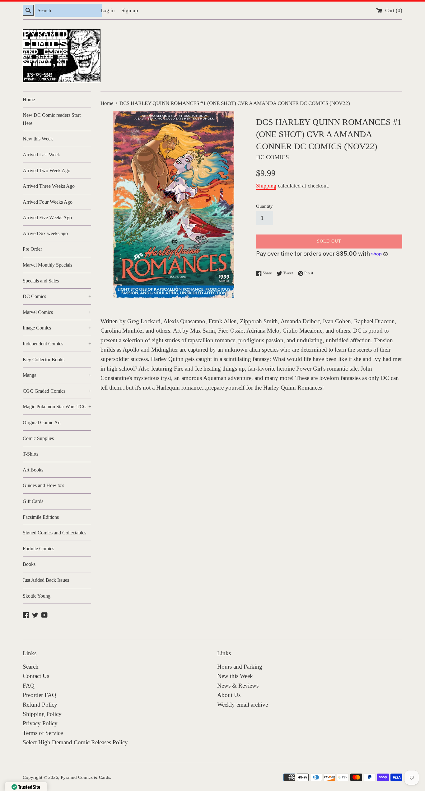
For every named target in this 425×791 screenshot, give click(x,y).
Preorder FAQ (39, 695)
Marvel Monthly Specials (47, 265)
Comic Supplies (38, 438)
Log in (107, 10)
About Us (229, 695)
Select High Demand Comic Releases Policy (75, 742)
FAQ (29, 685)
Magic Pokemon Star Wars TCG (57, 406)
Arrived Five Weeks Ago (47, 217)
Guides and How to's (43, 485)
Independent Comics (57, 343)
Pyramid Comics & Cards (85, 777)
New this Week (38, 138)
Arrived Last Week (41, 154)
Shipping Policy (42, 714)
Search (31, 666)
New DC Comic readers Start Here (52, 119)
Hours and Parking (239, 666)
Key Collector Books (43, 359)
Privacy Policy (40, 723)
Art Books (33, 469)
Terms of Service (43, 733)
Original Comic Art (42, 422)
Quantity (264, 206)
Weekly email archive (242, 704)
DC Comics (57, 296)
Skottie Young (36, 596)
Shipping (266, 185)
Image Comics (57, 327)
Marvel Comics (57, 312)
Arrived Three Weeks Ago (49, 186)
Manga (57, 375)
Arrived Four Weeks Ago (47, 202)
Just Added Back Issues (46, 580)
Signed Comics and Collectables (54, 532)
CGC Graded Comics (57, 391)
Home (29, 99)
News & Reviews (238, 685)
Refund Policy (40, 704)
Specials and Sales (41, 280)
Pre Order (32, 249)
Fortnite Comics (38, 548)
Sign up (129, 10)
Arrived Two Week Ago (46, 170)
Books (29, 564)
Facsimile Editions (41, 517)
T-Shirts (30, 454)
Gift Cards (33, 501)
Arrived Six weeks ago (45, 233)
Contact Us (36, 676)
